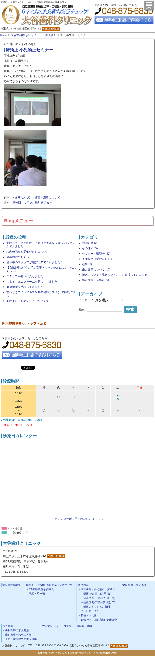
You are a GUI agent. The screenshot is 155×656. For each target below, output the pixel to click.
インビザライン (90, 611)
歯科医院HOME (11, 584)
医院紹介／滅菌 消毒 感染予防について (49, 584)
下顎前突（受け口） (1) (97, 258)
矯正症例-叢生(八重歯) (96, 593)
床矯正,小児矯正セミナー (29, 49)
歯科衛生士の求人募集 (18, 634)
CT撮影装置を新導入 (41, 589)
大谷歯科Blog (50, 625)
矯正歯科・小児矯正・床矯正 (98, 589)
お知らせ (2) (90, 243)
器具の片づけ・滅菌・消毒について (37, 197)
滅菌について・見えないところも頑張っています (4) (115, 274)
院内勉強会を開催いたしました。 (27, 251)
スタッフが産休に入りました (24, 276)
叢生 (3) (87, 264)
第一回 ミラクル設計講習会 (30, 202)
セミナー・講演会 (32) (96, 253)
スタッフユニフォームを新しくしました (31, 281)
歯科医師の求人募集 (17, 630)
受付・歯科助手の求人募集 (21, 639)
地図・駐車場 (37, 593)
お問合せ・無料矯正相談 (77, 625)
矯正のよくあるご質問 (96, 606)
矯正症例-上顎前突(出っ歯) (99, 597)
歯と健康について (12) (96, 269)
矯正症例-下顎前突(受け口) (99, 602)
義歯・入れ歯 (89, 615)
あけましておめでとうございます (27, 300)
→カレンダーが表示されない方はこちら (77, 518)
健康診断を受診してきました (24, 286)
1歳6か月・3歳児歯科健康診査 (99, 619)
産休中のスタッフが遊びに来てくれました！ (34, 262)
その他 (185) (90, 248)
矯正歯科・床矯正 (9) (95, 280)
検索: (82, 309)
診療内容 (83, 584)
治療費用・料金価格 (134, 584)
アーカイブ (86, 299)
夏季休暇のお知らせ (19, 257)
